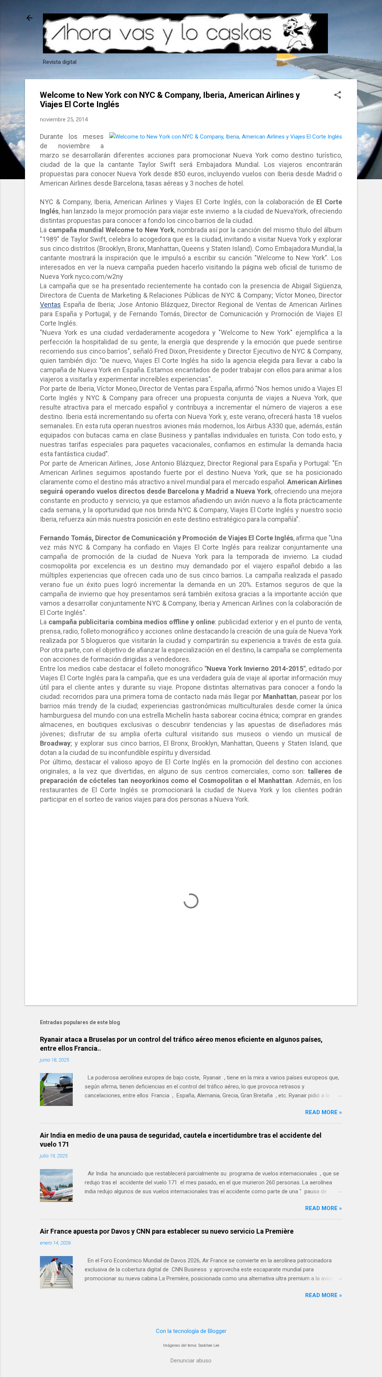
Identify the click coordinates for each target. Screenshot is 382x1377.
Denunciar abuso (191, 1360)
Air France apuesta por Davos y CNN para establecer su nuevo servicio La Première (167, 1231)
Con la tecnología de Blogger (191, 1331)
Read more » (323, 1112)
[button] (337, 95)
